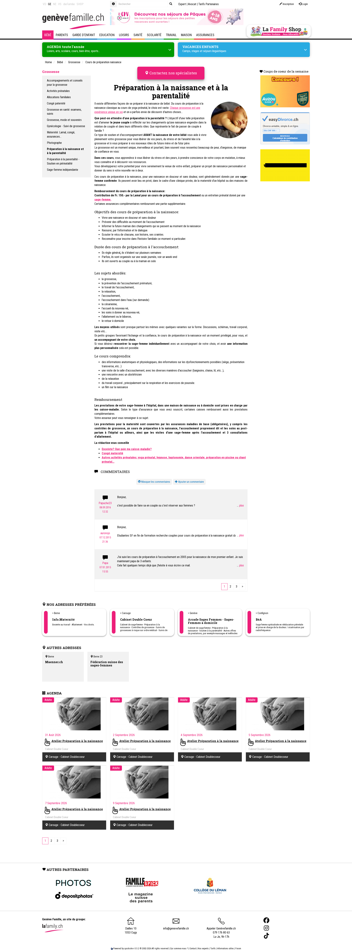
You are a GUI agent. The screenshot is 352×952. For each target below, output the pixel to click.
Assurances (205, 35)
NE (54, 4)
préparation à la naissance (126, 176)
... (238, 505)
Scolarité (154, 35)
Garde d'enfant (83, 35)
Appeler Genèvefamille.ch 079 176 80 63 (221, 930)
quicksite (128, 948)
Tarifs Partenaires (208, 4)
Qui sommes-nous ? (179, 948)
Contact (193, 948)
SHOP (80, 4)
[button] (154, 482)
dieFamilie (69, 4)
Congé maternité (112, 453)
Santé (137, 35)
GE (49, 4)
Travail (171, 35)
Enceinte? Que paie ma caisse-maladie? (127, 449)
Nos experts (203, 948)
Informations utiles (225, 948)
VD (44, 4)
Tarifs (212, 948)
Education (107, 35)
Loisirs (124, 35)
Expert (182, 4)
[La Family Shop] (279, 31)
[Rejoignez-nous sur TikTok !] (266, 936)
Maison (186, 35)
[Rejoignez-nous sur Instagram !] (266, 928)
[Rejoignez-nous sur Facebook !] (266, 920)
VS (59, 4)
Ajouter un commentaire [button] (191, 481)
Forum (238, 948)
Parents (62, 35)
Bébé (47, 35)
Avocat (192, 4)
